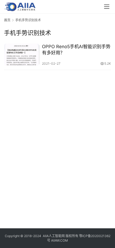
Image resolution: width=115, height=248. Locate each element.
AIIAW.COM (59, 240)
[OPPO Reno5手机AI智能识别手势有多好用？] (21, 55)
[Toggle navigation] (106, 6)
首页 (7, 20)
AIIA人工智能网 (54, 236)
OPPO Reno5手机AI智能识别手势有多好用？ (76, 49)
